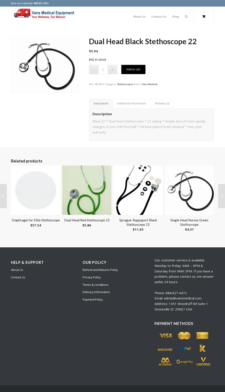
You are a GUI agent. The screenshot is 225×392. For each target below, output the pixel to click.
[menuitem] (139, 16)
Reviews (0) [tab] (162, 103)
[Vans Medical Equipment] (44, 16)
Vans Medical (149, 84)
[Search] (186, 16)
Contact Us (18, 277)
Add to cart (133, 69)
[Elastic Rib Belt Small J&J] (221, 196)
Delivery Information (96, 292)
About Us (17, 270)
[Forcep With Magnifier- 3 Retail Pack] (3, 196)
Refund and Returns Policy (100, 270)
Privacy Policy (92, 277)
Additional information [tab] (131, 103)
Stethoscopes (125, 84)
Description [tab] (101, 103)
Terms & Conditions (96, 285)
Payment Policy (93, 299)
